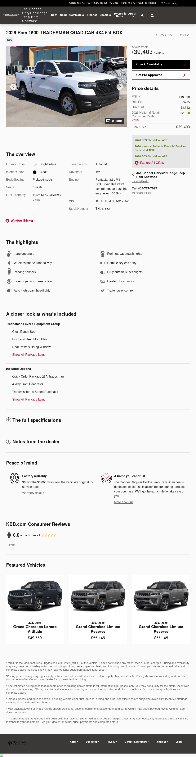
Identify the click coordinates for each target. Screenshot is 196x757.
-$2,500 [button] (185, 113)
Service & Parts (120, 15)
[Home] (11, 15)
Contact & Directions (136, 741)
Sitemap (161, 741)
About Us (132, 15)
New (54, 15)
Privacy (11, 545)
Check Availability (149, 64)
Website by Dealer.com (17, 743)
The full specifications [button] (36, 420)
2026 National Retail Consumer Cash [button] (146, 116)
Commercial (77, 15)
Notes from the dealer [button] (36, 442)
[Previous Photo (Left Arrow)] (13, 87)
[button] (64, 39)
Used (63, 15)
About (73, 741)
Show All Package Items (28, 355)
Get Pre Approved (149, 75)
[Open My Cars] (151, 15)
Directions (91, 741)
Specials (105, 15)
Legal (179, 741)
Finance (92, 15)
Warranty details (33, 493)
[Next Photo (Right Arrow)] (120, 87)
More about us (123, 502)
